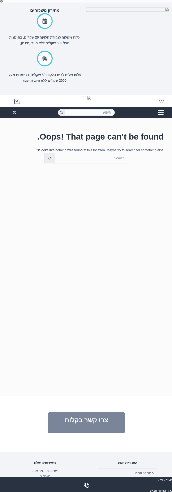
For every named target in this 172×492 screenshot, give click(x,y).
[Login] (14, 112)
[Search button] (61, 112)
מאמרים (44, 476)
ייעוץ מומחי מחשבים (44, 471)
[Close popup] (1, 1)
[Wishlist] (161, 101)
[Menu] (160, 112)
